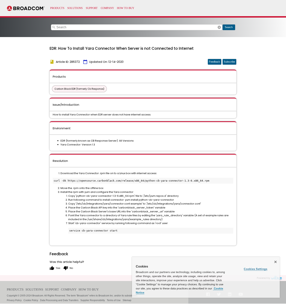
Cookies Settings (255, 268)
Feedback (214, 61)
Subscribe (229, 61)
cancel (219, 27)
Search (229, 27)
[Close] (275, 262)
